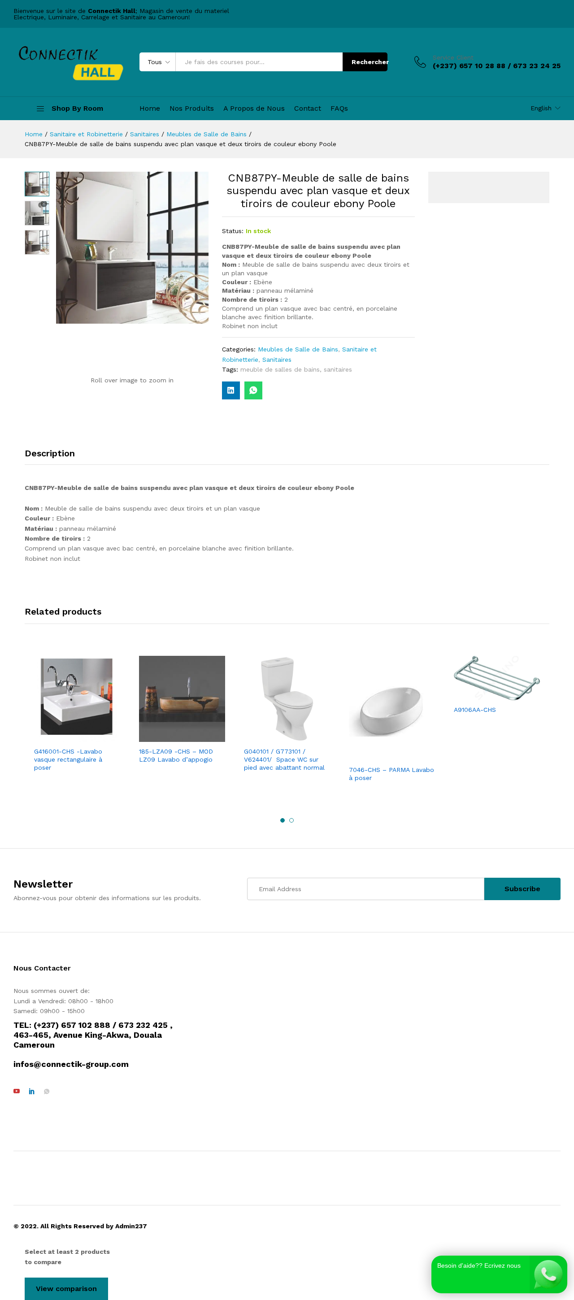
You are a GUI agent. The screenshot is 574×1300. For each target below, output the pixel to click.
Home (149, 108)
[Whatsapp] (46, 1091)
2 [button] (291, 820)
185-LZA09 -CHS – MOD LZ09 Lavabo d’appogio (176, 755)
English (541, 108)
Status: (233, 230)
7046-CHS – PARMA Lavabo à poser (391, 773)
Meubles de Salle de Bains (298, 349)
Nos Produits (192, 108)
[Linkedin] (31, 1091)
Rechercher (369, 61)
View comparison (66, 1288)
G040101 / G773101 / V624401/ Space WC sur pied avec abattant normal (285, 759)
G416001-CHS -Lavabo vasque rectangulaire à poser (68, 759)
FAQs (339, 108)
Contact (307, 108)
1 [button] (282, 820)
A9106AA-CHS (475, 709)
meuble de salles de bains (280, 369)
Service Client (453, 57)
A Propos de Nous (254, 108)
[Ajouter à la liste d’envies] (86, 736)
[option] (77, 714)
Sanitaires (276, 359)
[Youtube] (16, 1091)
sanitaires (338, 369)
